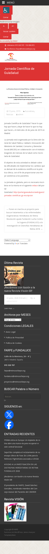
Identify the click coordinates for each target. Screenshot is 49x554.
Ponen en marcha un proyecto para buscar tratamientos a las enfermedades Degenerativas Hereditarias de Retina (23, 212)
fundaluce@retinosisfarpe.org (16, 376)
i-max (30, 532)
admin (20, 114)
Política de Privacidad (15, 337)
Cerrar (5, 17)
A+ (13, 26)
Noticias (9, 114)
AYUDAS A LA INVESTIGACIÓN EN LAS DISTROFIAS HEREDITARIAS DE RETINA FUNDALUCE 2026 (21, 467)
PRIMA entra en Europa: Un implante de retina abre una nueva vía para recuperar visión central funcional (22, 443)
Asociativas (29, 111)
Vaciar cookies (9, 31)
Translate (24, 243)
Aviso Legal (10, 332)
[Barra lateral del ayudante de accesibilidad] (6, 10)
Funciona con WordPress (13, 532)
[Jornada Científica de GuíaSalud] (24, 96)
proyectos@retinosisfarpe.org (16, 381)
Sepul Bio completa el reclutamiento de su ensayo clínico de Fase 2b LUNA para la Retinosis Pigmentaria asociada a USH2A (22, 455)
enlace (35, 185)
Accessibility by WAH (8, 41)
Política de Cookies (14, 343)
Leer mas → (9, 308)
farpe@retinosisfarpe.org (14, 370)
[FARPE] (9, 56)
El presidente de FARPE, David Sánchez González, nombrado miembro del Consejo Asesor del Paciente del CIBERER (21, 488)
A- (4, 26)
